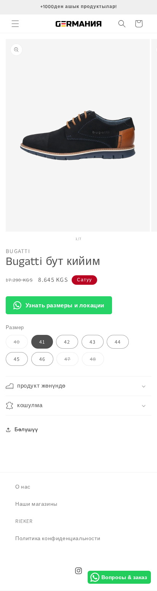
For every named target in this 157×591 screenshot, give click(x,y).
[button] (15, 23)
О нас (22, 486)
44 (118, 341)
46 (42, 359)
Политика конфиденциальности (57, 538)
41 (42, 341)
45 (17, 359)
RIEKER (24, 521)
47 (71, 360)
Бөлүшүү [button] (26, 429)
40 (21, 343)
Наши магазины (36, 503)
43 (93, 341)
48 (97, 360)
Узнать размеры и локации (65, 305)
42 (67, 341)
